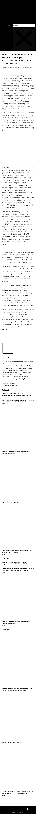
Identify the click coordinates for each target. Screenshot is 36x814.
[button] (9, 25)
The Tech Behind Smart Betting (11, 742)
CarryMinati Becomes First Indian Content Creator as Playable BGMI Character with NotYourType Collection (18, 402)
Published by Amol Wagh (10, 385)
